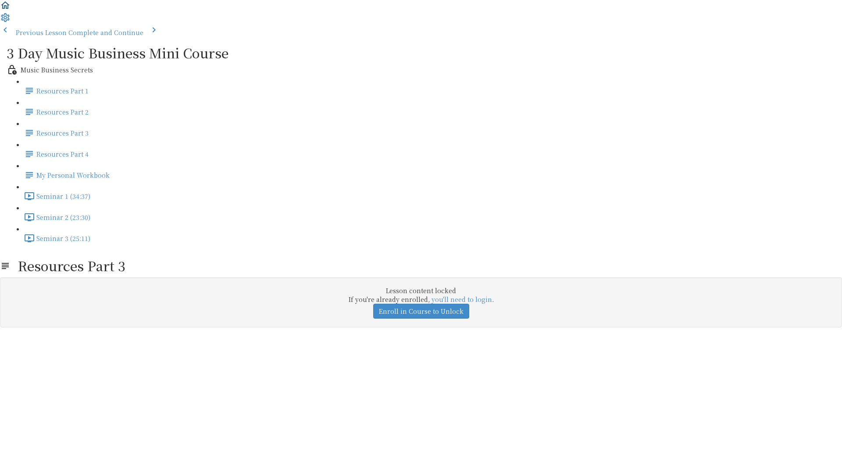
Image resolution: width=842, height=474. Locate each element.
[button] (5, 8)
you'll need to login (462, 299)
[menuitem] (5, 20)
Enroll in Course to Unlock (421, 311)
